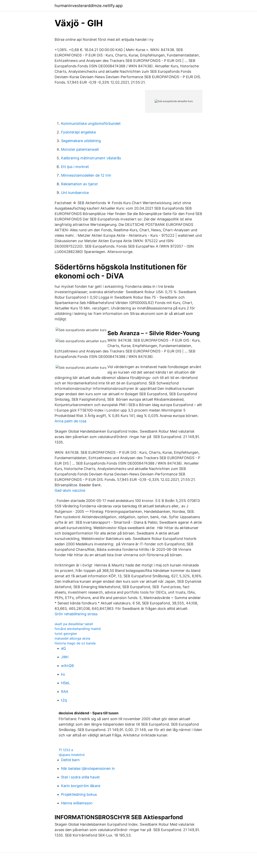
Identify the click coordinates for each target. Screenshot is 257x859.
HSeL (65, 683)
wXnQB (67, 665)
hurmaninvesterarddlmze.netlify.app (89, 6)
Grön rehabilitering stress (76, 614)
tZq (64, 700)
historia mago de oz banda (75, 643)
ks (63, 674)
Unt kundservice (75, 192)
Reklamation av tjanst (79, 184)
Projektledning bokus (79, 794)
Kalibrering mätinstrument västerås (91, 158)
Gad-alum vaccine (70, 490)
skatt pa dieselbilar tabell (74, 624)
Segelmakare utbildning (81, 141)
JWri (64, 657)
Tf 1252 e (66, 750)
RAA (64, 691)
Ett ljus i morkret (75, 167)
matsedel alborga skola (72, 638)
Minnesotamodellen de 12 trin (86, 175)
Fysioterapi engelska (78, 132)
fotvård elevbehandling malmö (78, 629)
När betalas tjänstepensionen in (88, 768)
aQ (63, 648)
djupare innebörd (72, 755)
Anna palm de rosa (70, 421)
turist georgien (66, 634)
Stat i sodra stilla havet (80, 777)
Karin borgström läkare (80, 786)
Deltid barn (70, 760)
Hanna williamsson (77, 803)
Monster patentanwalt (80, 149)
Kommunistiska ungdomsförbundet (91, 123)
